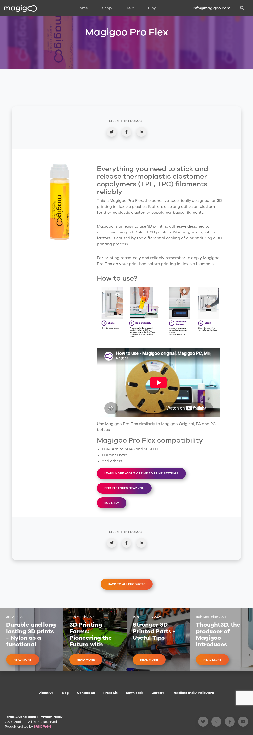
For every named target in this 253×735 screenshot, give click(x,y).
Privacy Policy (51, 717)
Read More (23, 660)
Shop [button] (107, 8)
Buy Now (111, 503)
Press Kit (110, 693)
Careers (158, 693)
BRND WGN (42, 726)
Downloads (134, 693)
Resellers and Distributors (193, 693)
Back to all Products (126, 584)
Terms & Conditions (20, 717)
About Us (46, 693)
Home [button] (82, 8)
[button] (242, 8)
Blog (152, 8)
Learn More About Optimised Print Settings (141, 473)
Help (130, 8)
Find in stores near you (124, 488)
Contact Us (86, 693)
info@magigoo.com (211, 8)
